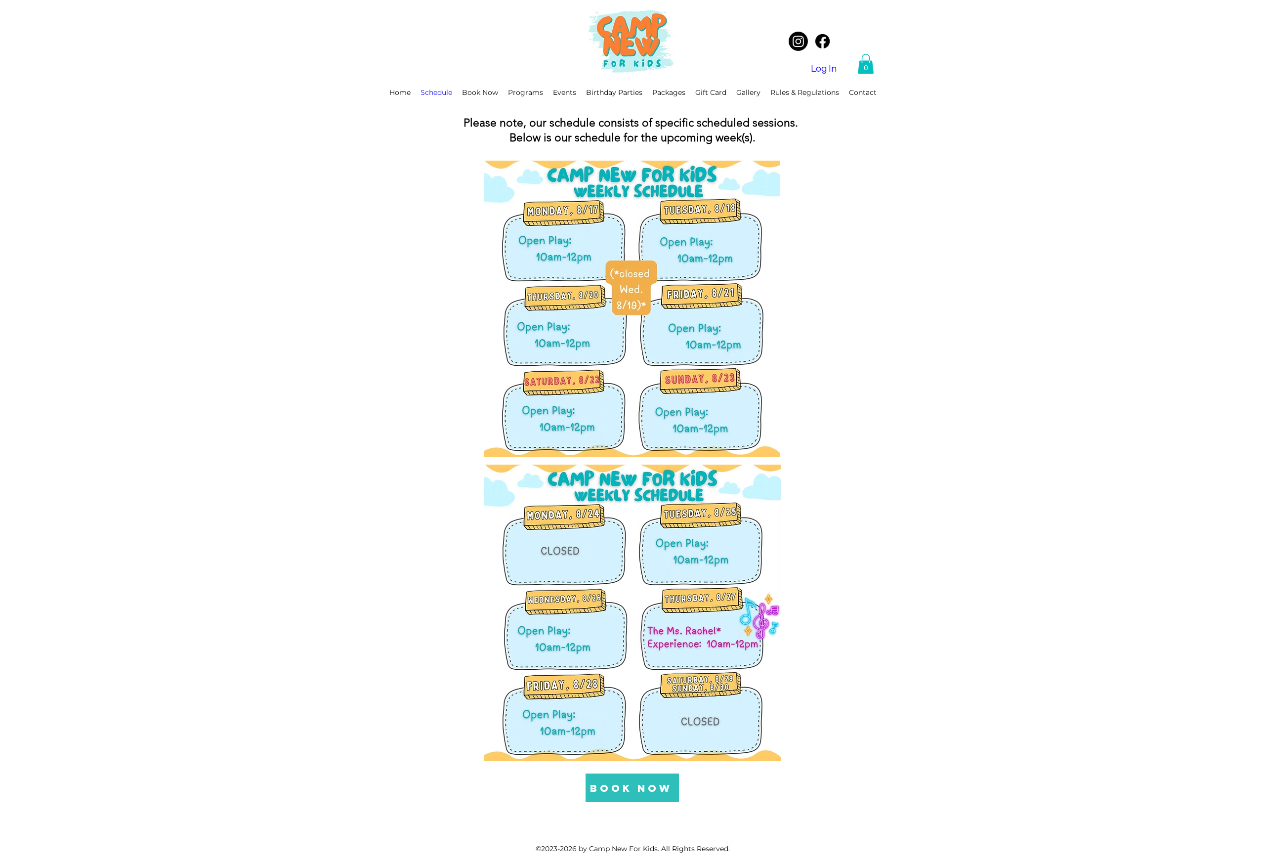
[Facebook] (822, 41)
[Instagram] (798, 41)
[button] (865, 64)
